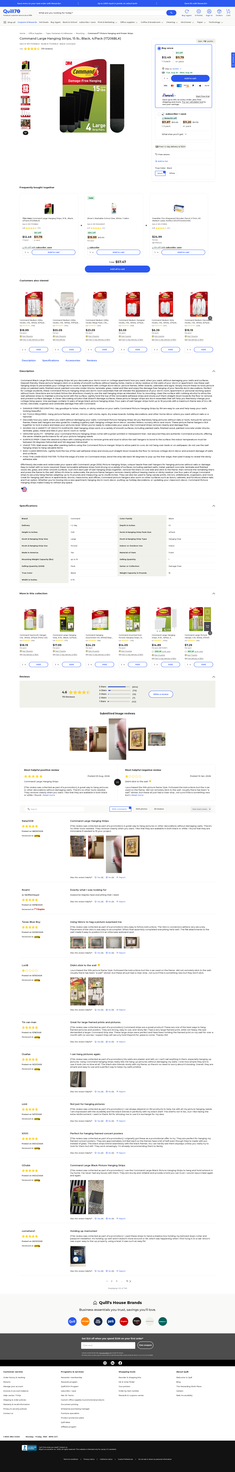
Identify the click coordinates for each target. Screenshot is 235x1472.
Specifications (50, 360)
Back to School (70, 22)
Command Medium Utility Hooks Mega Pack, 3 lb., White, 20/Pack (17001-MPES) (99, 321)
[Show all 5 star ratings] (119, 686)
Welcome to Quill (184, 1377)
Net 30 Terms (67, 1395)
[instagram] (105, 1363)
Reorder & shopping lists (130, 1377)
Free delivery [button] (60, 340)
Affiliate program (68, 1427)
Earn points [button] (205, 41)
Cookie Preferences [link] (125, 1459)
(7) (133, 698)
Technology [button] (214, 22)
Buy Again (56, 22)
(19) (134, 694)
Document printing (69, 1404)
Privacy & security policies (15, 1409)
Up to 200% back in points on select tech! (117, 3)
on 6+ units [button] (199, 651)
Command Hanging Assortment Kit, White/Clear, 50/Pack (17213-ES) (99, 636)
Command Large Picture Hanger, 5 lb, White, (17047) (197, 636)
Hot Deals (44, 22)
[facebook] (120, 1363)
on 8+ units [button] (166, 651)
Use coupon (145, 1345)
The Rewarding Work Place (189, 1386)
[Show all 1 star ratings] (118, 701)
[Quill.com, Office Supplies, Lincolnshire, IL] (29, 1448)
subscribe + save (87, 22)
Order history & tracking (14, 1377)
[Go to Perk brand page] (111, 1322)
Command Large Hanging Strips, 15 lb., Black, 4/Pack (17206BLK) (47, 219)
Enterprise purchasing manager (75, 1409)
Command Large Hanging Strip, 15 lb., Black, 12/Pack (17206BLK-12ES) (64, 636)
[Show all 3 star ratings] (119, 694)
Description (29, 360)
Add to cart (190, 78)
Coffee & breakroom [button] (150, 22)
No (109, 877)
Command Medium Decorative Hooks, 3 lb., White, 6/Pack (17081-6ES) (199, 321)
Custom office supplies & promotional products (82, 1400)
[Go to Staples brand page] (124, 1322)
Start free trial (203, 96)
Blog (178, 1382)
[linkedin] (112, 1363)
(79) (135, 690)
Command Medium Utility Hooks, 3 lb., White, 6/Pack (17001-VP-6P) (32, 321)
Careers (179, 1391)
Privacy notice (89, 1459)
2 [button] (111, 1281)
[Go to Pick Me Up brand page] (98, 1322)
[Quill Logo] (11, 11)
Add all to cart (117, 269)
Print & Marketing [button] (106, 22)
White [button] (172, 173)
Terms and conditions (104, 1353)
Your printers (124, 1386)
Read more (49, 795)
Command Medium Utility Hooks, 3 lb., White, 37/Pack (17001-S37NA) (65, 321)
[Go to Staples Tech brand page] (136, 1322)
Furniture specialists (70, 1413)
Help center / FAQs (12, 1395)
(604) (135, 687)
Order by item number (129, 1391)
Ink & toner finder (127, 1382)
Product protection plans (72, 1418)
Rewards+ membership (71, 1377)
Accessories (73, 360)
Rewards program (69, 1382)
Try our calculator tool (192, 102)
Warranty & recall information (16, 1404)
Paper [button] (200, 22)
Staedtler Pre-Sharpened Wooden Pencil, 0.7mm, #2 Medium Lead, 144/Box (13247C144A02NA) (176, 219)
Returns (6, 1382)
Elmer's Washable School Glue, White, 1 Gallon (108, 218)
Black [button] (160, 173)
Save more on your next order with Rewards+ (39, 3)
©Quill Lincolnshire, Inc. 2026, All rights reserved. (57, 1449)
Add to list (163, 161)
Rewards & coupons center (131, 1395)
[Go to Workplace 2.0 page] (162, 1322)
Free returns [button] (164, 154)
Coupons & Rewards (27, 22)
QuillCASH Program (69, 1386)
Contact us (8, 1413)
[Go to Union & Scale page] (149, 1322)
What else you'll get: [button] (172, 134)
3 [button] (116, 1281)
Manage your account (13, 1386)
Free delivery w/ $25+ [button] (195, 340)
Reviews (92, 360)
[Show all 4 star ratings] (119, 690)
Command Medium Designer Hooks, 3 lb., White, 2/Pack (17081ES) (132, 321)
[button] (171, 12)
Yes (99, 877)
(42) (134, 701)
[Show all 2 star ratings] (119, 697)
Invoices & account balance (15, 1391)
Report (122, 877)
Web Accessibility (184, 1395)
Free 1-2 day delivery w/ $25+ (172, 146)
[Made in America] (25, 489)
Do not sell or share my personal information (155, 1459)
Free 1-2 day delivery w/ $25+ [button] (33, 340)
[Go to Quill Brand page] (72, 1322)
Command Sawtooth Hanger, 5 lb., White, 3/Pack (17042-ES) (33, 636)
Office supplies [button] (127, 22)
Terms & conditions (71, 1459)
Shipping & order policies (14, 1400)
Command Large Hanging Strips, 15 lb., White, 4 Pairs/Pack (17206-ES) (163, 636)
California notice (106, 1459)
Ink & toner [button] (186, 22)
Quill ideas (65, 1422)
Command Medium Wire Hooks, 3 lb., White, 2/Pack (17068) (164, 321)
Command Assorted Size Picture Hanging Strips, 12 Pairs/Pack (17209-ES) (130, 636)
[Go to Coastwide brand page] (85, 1322)
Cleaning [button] (170, 22)
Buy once (167, 48)
